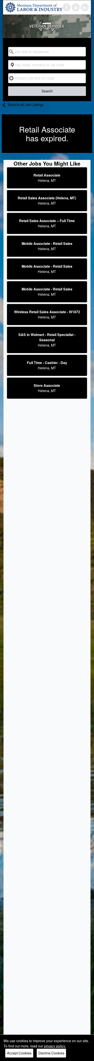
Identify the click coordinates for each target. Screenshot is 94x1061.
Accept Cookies (19, 1053)
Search (47, 91)
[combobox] (47, 52)
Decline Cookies (51, 1053)
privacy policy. (55, 1046)
